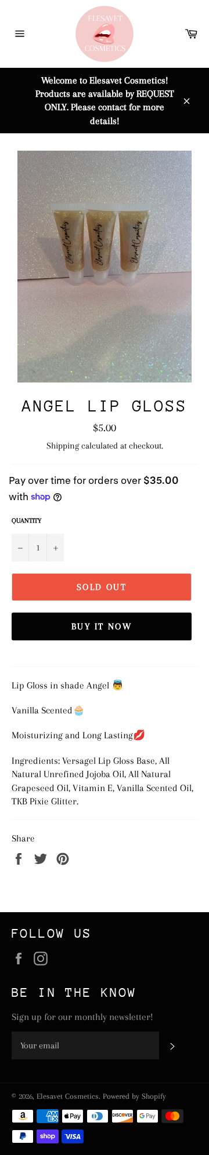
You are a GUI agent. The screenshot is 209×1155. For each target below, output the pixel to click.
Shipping (62, 445)
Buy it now (101, 626)
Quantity (26, 520)
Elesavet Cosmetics (68, 1096)
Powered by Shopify (134, 1096)
